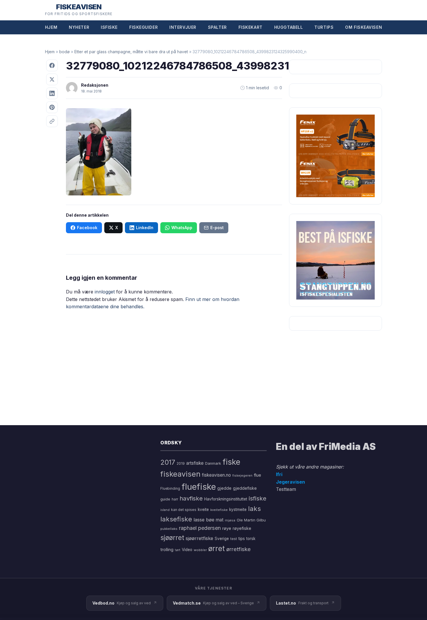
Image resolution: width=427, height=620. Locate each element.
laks (254, 508)
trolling (166, 549)
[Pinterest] (52, 107)
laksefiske (176, 519)
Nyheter (79, 27)
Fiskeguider (143, 27)
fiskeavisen (180, 473)
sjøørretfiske (199, 538)
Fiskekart (250, 27)
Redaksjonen (94, 85)
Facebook (87, 227)
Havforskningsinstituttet (225, 499)
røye (226, 528)
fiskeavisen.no (216, 475)
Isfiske (109, 27)
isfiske (257, 498)
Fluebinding (170, 489)
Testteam (286, 489)
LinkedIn (144, 227)
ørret (216, 548)
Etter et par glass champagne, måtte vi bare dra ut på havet (131, 51)
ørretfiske (238, 549)
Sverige (222, 538)
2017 (167, 462)
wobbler (200, 550)
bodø (64, 51)
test (233, 539)
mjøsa (230, 520)
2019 (181, 464)
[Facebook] (52, 65)
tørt (177, 550)
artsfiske (195, 463)
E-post (217, 227)
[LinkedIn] (52, 93)
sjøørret (172, 537)
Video (187, 549)
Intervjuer (182, 27)
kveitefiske (219, 510)
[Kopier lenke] (52, 121)
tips (241, 538)
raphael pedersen (200, 528)
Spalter (217, 27)
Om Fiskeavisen (363, 27)
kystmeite (238, 509)
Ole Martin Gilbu (251, 520)
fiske (231, 462)
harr (175, 499)
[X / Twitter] (52, 79)
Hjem (51, 27)
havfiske (191, 498)
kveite (203, 509)
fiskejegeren (242, 475)
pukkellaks (168, 529)
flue (257, 475)
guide (165, 499)
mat (219, 520)
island (165, 510)
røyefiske (242, 528)
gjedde (224, 488)
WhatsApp (181, 227)
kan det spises (183, 509)
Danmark (213, 463)
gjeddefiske (245, 488)
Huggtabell (288, 27)
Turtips (323, 27)
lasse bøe (203, 520)
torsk (250, 538)
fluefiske (199, 487)
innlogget (105, 292)
